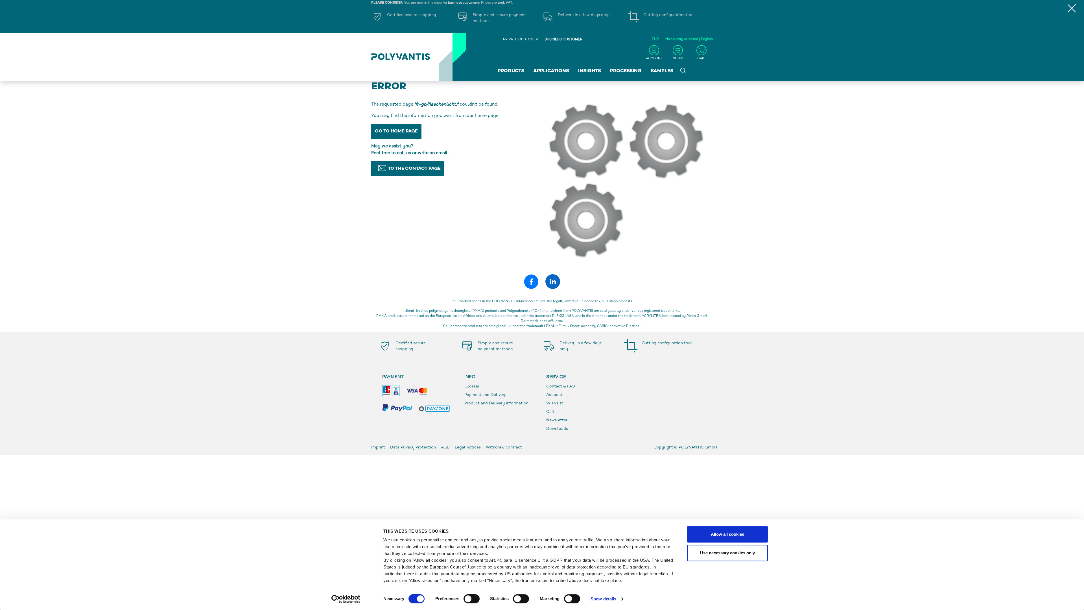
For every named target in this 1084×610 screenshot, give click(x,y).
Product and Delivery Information (496, 403)
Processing (626, 71)
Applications (551, 71)
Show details (603, 598)
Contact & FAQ (560, 386)
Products (511, 71)
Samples (662, 71)
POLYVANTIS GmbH (698, 447)
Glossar (471, 386)
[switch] (472, 599)
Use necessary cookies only (727, 552)
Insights (589, 71)
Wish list (554, 403)
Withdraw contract (504, 447)
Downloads (557, 429)
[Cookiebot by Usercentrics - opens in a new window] (346, 599)
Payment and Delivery (485, 395)
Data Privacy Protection (413, 447)
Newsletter (556, 420)
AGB (445, 447)
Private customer (520, 40)
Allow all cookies (727, 534)
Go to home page (396, 131)
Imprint (378, 447)
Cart (550, 412)
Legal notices (468, 447)
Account (554, 395)
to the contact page (414, 168)
